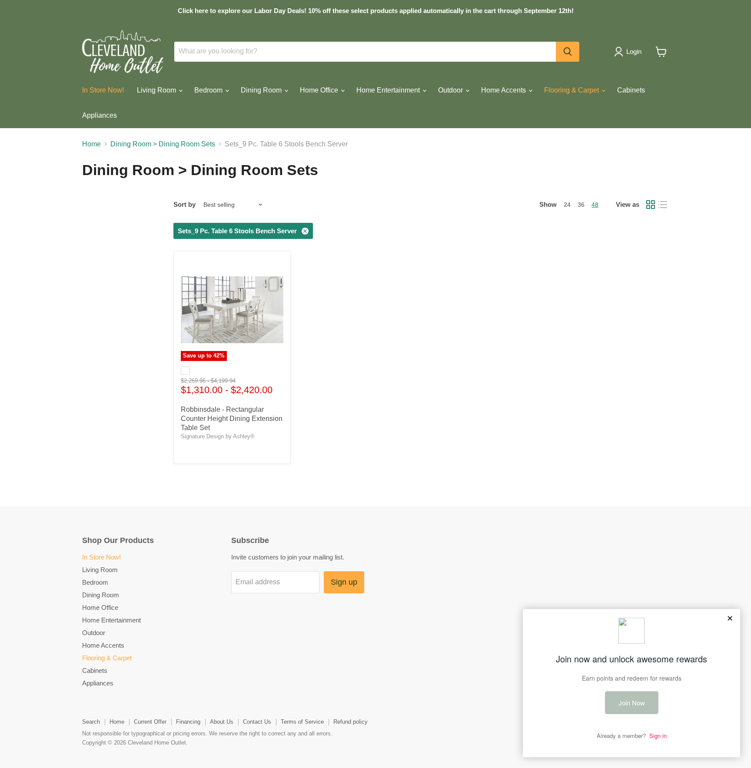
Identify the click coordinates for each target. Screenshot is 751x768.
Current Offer (150, 721)
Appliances (99, 115)
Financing (188, 721)
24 (567, 204)
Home (91, 144)
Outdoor (451, 90)
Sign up (344, 582)
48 (594, 204)
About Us (221, 721)
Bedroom (209, 90)
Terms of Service (302, 721)
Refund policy (350, 721)
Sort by (184, 204)
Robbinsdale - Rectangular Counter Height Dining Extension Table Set (231, 418)
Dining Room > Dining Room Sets (162, 144)
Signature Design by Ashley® (218, 436)
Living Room (157, 90)
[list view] (663, 205)
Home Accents (504, 90)
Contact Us (257, 721)
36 (581, 204)
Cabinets (631, 90)
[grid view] (651, 205)
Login (633, 51)
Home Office (320, 90)
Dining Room (262, 90)
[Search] (567, 52)
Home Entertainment (389, 90)
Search (91, 721)
